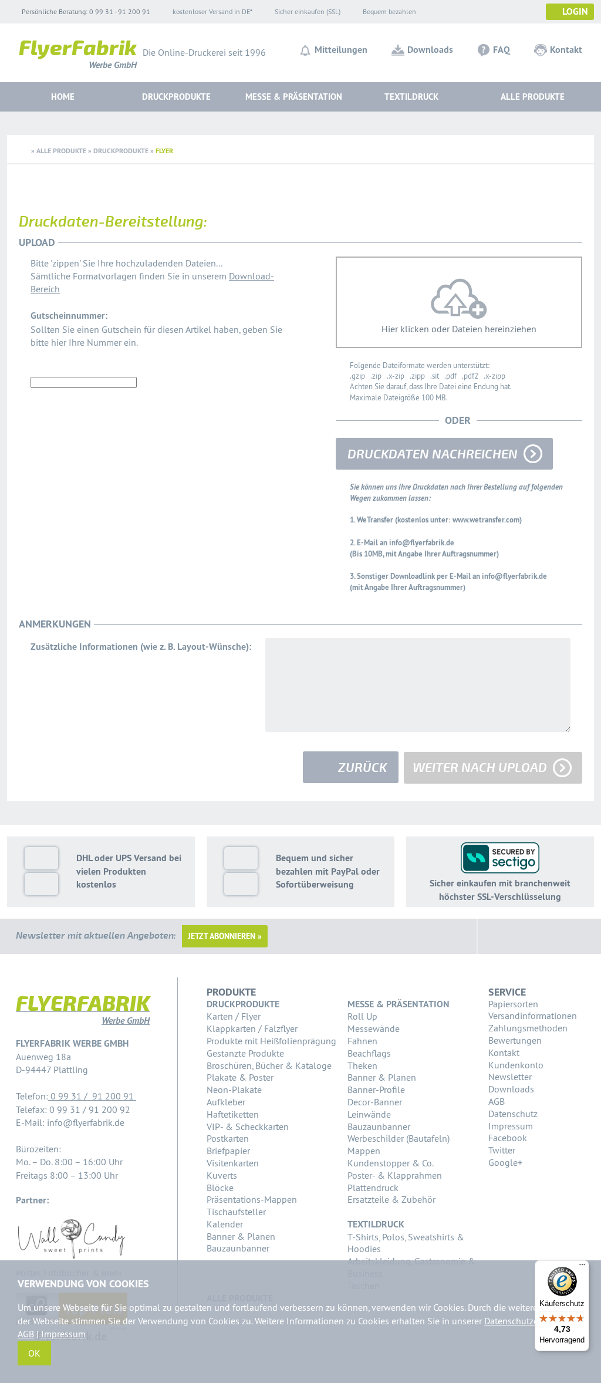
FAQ (501, 49)
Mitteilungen (341, 49)
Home (63, 96)
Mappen (363, 1150)
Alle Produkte (533, 96)
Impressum (510, 1126)
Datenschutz (513, 1113)
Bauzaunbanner (238, 1248)
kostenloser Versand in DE (211, 11)
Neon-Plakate (234, 1089)
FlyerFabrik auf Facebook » (500, 936)
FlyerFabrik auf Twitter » (529, 936)
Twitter (501, 1150)
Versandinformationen (532, 1015)
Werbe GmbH (78, 56)
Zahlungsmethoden (528, 1028)
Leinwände (369, 1114)
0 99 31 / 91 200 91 (92, 1096)
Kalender (225, 1224)
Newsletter (510, 1076)
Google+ (505, 1162)
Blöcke (220, 1187)
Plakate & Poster (240, 1077)
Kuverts (222, 1175)
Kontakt (566, 49)
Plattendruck (373, 1187)
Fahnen (362, 1041)
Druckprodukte (120, 151)
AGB (496, 1101)
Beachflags (369, 1053)
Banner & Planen (241, 1236)
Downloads (430, 49)
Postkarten (228, 1138)
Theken (362, 1065)
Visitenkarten (233, 1163)
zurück (362, 768)
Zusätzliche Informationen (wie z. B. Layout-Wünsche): (141, 646)
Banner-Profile (376, 1089)
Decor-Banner (374, 1102)
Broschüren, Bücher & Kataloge (269, 1065)
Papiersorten (513, 1004)
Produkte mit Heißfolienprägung (271, 1041)
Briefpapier (228, 1150)
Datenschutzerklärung (528, 1321)
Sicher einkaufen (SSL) (307, 11)
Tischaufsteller (236, 1211)
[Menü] (582, 1267)
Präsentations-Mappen (252, 1199)
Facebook (507, 1137)
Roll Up (362, 1016)
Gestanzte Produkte (245, 1053)
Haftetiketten (233, 1114)
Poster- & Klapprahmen (394, 1175)
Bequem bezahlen (389, 11)
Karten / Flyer (234, 1016)
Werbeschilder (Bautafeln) (398, 1138)
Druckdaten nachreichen (432, 454)
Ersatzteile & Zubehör (391, 1199)
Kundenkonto (515, 1065)
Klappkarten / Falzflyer (252, 1028)
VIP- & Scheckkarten (248, 1126)
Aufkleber (226, 1102)
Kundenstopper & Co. (390, 1163)
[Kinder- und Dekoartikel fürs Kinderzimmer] (71, 1259)
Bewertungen (515, 1040)
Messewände (373, 1028)
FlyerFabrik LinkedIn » (557, 936)
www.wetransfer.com (486, 520)
